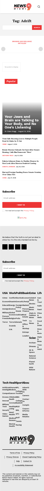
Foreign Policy (19, 306)
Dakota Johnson (8, 167)
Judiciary (20, 315)
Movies (32, 304)
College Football (19, 392)
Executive (20, 301)
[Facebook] (5, 246)
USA (5, 293)
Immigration (7, 309)
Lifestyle (26, 301)
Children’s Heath (13, 398)
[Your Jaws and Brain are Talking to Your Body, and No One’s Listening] (22, 107)
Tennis (18, 421)
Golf (18, 418)
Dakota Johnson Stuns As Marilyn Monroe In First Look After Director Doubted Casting (20, 162)
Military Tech (5, 405)
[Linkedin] (17, 246)
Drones (5, 397)
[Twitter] (24, 246)
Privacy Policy (29, 211)
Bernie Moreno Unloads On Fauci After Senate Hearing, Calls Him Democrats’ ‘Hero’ (21, 151)
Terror (5, 322)
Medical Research (13, 419)
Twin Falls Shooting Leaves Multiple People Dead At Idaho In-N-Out (20, 139)
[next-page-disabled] (41, 49)
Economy (6, 301)
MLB (17, 406)
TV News (31, 322)
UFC (17, 414)
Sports (20, 382)
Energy (12, 305)
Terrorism (13, 322)
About (26, 382)
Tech (24, 320)
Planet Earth (32, 363)
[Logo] (22, 439)
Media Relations (26, 415)
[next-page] (7, 183)
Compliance (27, 405)
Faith (39, 306)
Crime (4, 144)
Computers (7, 393)
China (4, 178)
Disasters (13, 301)
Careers (25, 395)
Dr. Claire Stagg (10, 131)
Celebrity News (33, 299)
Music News (31, 308)
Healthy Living (12, 407)
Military (5, 313)
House (18, 311)
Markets (26, 305)
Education (6, 305)
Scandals (13, 326)
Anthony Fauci (7, 155)
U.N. (10, 329)
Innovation (7, 401)
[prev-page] (3, 49)
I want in (21, 205)
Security (6, 410)
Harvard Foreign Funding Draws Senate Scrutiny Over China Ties (21, 173)
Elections (20, 298)
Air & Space (32, 351)
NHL (17, 410)
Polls (18, 318)
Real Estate (25, 316)
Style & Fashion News (32, 315)
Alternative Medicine (14, 388)
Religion (12, 318)
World (13, 293)
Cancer (12, 393)
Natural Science (32, 357)
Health (13, 382)
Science (34, 338)
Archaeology (34, 343)
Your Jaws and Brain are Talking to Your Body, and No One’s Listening (22, 121)
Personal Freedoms (6, 317)
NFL (17, 387)
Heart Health (12, 413)
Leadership (27, 336)
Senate (19, 322)
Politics (20, 293)
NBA (17, 397)
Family (40, 309)
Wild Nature (32, 368)
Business (28, 293)
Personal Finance (26, 310)
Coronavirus (14, 403)
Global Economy (13, 314)
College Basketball (20, 402)
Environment (14, 309)
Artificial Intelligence (7, 388)
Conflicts (13, 298)
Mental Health (12, 425)
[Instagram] (11, 246)
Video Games (5, 415)
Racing (19, 425)
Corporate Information (27, 410)
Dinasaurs (33, 346)
